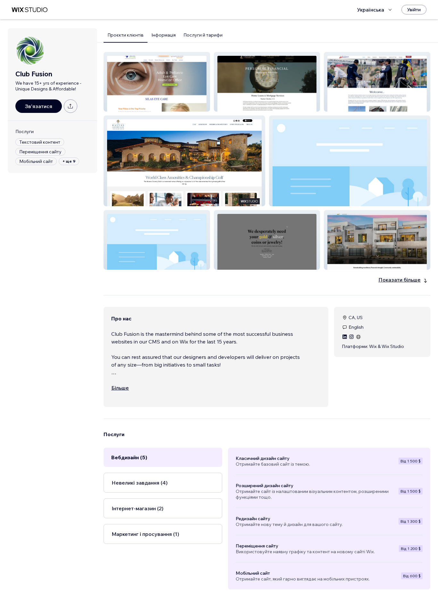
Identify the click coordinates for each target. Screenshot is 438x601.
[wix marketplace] (29, 9)
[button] (157, 82)
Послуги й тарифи (203, 35)
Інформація (163, 35)
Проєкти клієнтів (125, 35)
